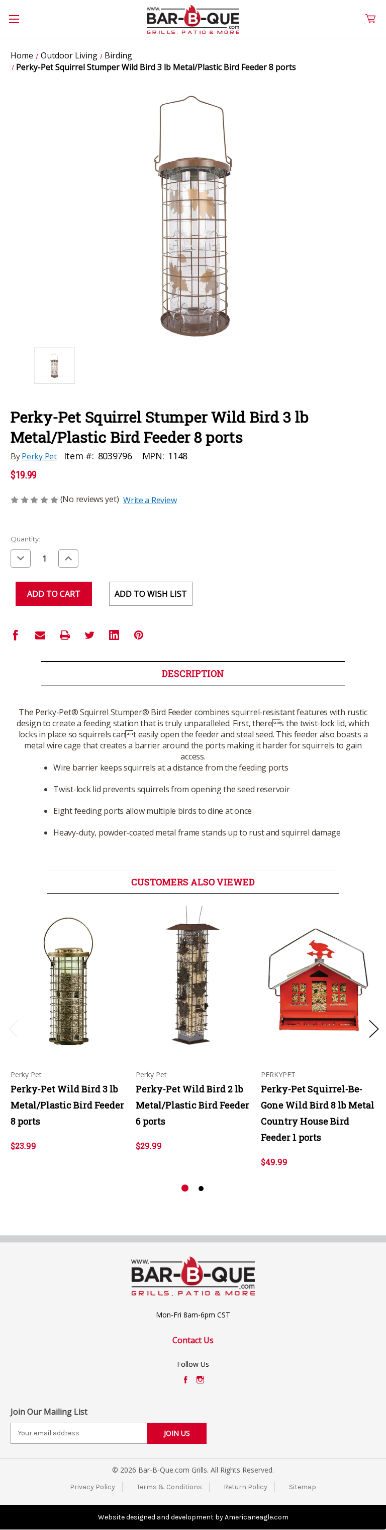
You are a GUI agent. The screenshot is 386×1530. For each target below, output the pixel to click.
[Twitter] (89, 635)
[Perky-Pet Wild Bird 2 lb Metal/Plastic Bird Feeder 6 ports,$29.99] (193, 980)
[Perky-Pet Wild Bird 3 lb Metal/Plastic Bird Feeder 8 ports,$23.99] (68, 980)
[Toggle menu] (19, 24)
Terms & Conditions (169, 1487)
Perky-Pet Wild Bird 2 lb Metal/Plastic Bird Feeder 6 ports (192, 1105)
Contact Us (193, 1340)
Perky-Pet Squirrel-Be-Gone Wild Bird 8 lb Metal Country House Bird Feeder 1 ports (317, 1113)
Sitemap (302, 1487)
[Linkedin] (114, 635)
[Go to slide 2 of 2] (201, 1188)
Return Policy (245, 1487)
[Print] (65, 635)
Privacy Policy (92, 1487)
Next (373, 1028)
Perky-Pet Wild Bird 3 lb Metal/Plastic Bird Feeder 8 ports (67, 1105)
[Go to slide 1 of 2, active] (184, 1188)
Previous (13, 1028)
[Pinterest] (139, 635)
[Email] (40, 635)
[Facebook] (16, 635)
